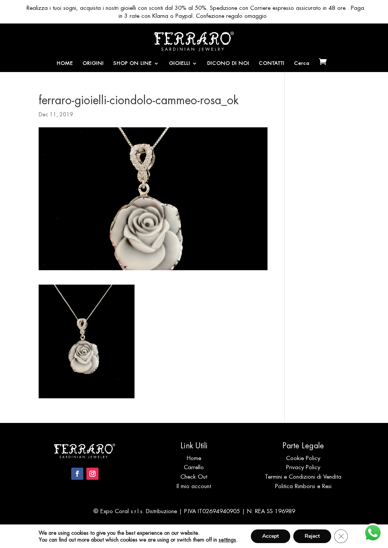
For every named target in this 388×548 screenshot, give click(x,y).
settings (227, 539)
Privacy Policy (303, 467)
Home (194, 458)
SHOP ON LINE (132, 63)
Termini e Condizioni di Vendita (303, 476)
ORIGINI (93, 63)
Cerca (302, 63)
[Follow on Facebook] (77, 474)
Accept (270, 536)
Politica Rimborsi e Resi (303, 486)
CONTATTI (272, 63)
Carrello (194, 467)
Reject (312, 536)
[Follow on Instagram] (92, 474)
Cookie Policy (303, 458)
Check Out (193, 476)
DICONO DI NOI (228, 63)
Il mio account (194, 486)
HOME (65, 63)
